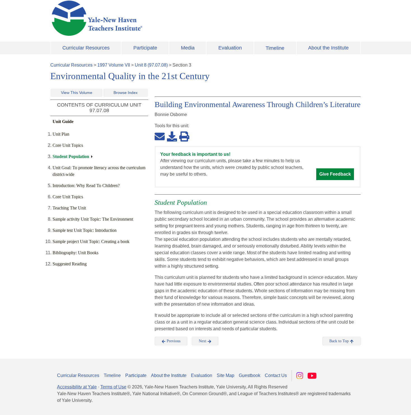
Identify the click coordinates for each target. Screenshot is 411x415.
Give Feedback (335, 174)
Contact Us (276, 375)
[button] (379, 405)
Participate (145, 48)
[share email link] (160, 136)
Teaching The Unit (69, 208)
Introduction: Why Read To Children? (86, 185)
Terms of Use (113, 387)
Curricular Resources (86, 48)
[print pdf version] (184, 136)
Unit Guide (63, 121)
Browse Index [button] (126, 92)
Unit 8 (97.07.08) (151, 65)
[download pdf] (172, 136)
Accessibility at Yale (77, 387)
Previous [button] (173, 341)
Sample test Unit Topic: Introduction (85, 230)
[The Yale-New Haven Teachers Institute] (152, 18)
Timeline (275, 48)
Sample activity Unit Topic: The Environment (93, 219)
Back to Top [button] (339, 341)
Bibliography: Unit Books (75, 252)
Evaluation (230, 48)
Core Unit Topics (68, 145)
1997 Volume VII (113, 65)
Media (188, 48)
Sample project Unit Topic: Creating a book (91, 241)
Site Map (225, 375)
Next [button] (203, 341)
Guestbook (249, 375)
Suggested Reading (70, 263)
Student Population (71, 156)
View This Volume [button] (76, 92)
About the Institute (328, 48)
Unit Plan (61, 134)
